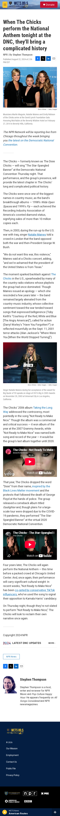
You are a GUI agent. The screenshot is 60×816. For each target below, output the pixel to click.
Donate (50, 4)
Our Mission (12, 748)
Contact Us (11, 762)
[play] (5, 812)
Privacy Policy (12, 775)
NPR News (11, 656)
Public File (11, 768)
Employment (12, 755)
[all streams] (56, 812)
